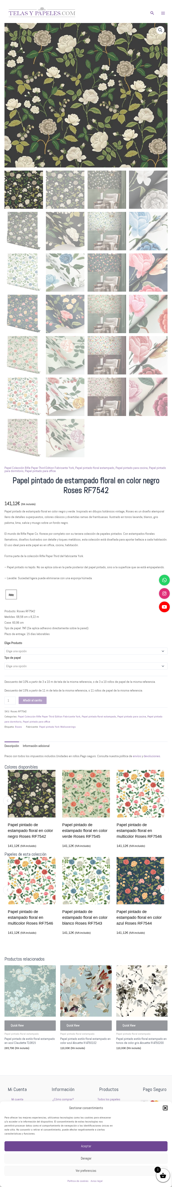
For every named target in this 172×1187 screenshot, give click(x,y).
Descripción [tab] (11, 746)
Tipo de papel (12, 658)
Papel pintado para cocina (132, 468)
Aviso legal (97, 1181)
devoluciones (152, 756)
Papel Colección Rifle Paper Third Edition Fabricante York (39, 468)
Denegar (86, 1158)
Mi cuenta (17, 1099)
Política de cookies (77, 1181)
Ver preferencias (86, 1170)
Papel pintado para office (40, 471)
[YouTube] (164, 607)
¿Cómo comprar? (63, 1099)
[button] (165, 1108)
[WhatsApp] (164, 580)
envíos (137, 756)
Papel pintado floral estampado (94, 468)
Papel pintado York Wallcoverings (57, 727)
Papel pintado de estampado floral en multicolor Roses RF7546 (88, 831)
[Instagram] (164, 593)
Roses (18, 727)
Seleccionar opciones (24, 1058)
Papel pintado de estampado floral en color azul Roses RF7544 (130, 917)
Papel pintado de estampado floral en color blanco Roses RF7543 (143, 831)
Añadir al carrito (32, 700)
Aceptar (86, 1146)
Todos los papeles (109, 1099)
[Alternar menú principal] (163, 13)
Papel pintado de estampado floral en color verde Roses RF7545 (34, 831)
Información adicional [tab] (36, 746)
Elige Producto (13, 643)
